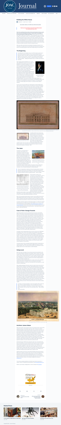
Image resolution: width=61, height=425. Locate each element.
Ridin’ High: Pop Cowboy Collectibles (28, 418)
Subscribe (49, 6)
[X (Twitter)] (27, 391)
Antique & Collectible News (11, 13)
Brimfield (38, 13)
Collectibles (40, 364)
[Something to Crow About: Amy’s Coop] (48, 412)
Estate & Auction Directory (30, 13)
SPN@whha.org (19, 358)
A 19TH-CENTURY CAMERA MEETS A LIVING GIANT (12, 418)
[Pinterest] (34, 391)
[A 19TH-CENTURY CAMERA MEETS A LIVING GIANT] (12, 412)
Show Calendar (44, 13)
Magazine (3, 13)
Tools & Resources (51, 13)
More (57, 13)
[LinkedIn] (40, 391)
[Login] (45, 6)
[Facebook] (53, 6)
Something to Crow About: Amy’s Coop (46, 418)
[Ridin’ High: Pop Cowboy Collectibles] (30, 412)
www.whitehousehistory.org (39, 362)
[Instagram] (54, 6)
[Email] (56, 6)
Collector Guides (21, 13)
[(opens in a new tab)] (30, 378)
